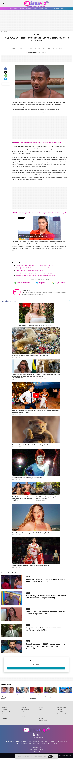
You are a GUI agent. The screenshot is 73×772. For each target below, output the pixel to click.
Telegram (41, 283)
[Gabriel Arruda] (27, 52)
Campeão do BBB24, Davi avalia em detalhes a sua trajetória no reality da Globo (45, 751)
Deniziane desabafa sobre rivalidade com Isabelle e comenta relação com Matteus (45, 735)
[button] (64, 4)
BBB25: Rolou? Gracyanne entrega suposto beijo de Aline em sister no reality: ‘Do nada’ (45, 703)
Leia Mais (45, 756)
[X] (5, 72)
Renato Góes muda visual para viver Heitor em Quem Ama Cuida (34, 273)
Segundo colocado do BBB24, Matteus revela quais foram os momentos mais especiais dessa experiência (45, 768)
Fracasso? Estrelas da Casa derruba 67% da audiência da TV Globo (35, 275)
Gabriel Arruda (33, 52)
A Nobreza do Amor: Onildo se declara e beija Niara (30, 270)
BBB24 (5, 31)
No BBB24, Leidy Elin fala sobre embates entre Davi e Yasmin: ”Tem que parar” (37, 142)
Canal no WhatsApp (23, 283)
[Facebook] (5, 68)
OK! (50, 756)
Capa (2, 31)
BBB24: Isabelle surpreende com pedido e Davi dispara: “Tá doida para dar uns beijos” (39, 213)
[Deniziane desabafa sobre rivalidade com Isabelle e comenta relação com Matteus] (11, 736)
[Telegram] (5, 78)
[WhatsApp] (5, 75)
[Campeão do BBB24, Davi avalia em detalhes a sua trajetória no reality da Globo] (11, 753)
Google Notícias (60, 283)
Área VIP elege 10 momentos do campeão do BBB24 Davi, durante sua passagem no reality (46, 719)
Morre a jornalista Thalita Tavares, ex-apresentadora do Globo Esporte (36, 268)
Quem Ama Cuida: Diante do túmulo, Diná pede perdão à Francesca (35, 265)
